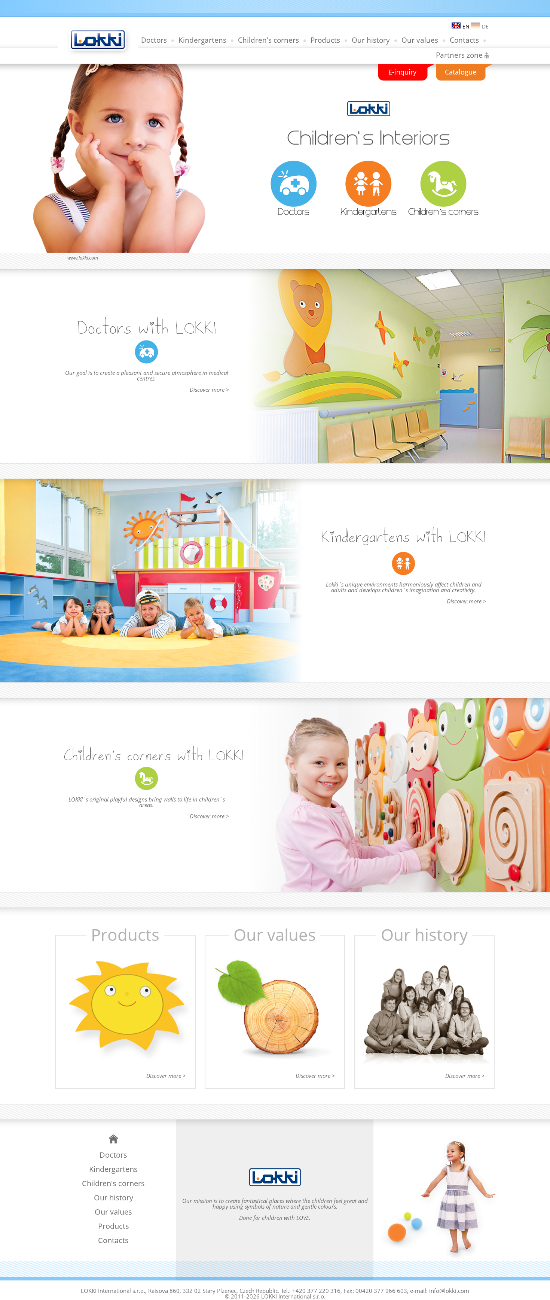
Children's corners (268, 40)
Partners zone (459, 55)
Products (325, 40)
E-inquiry (402, 72)
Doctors (154, 40)
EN (466, 26)
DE (485, 26)
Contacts (464, 40)
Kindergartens (202, 40)
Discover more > (209, 390)
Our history (371, 40)
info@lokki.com (449, 1290)
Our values (419, 40)
